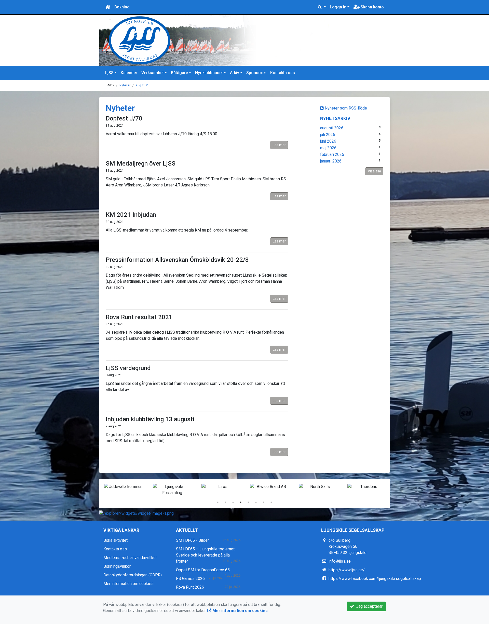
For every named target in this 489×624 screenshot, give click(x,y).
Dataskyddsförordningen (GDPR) (132, 575)
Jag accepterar (368, 606)
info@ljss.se (340, 561)
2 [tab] (225, 502)
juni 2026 (328, 141)
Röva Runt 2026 (190, 587)
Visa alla (374, 171)
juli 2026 (327, 134)
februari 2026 (332, 154)
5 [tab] (248, 502)
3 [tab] (233, 502)
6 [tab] (256, 502)
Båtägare (179, 72)
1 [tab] (217, 502)
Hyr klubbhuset (209, 72)
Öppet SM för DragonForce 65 (203, 569)
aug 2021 (142, 85)
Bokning (122, 7)
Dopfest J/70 (124, 118)
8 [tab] (271, 502)
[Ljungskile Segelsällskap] (221, 40)
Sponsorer (256, 72)
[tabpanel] (123, 486)
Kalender (129, 72)
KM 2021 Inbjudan (131, 214)
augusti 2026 (331, 128)
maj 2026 (328, 147)
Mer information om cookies (128, 583)
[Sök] (322, 7)
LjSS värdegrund (128, 368)
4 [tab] (240, 502)
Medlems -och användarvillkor (130, 557)
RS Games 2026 (190, 578)
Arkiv (234, 72)
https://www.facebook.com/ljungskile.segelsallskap (375, 578)
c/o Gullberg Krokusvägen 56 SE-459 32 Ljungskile (347, 546)
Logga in (338, 7)
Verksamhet (152, 72)
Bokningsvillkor (117, 566)
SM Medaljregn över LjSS (140, 163)
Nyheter (124, 85)
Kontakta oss (282, 72)
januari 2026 (331, 161)
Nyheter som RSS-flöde (345, 108)
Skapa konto (372, 7)
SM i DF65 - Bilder (192, 540)
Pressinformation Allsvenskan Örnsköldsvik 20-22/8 (177, 259)
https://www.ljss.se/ (347, 569)
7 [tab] (263, 502)
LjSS (109, 72)
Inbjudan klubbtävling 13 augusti (150, 419)
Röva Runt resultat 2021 (139, 317)
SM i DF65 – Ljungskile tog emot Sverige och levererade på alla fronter (205, 555)
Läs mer (279, 145)
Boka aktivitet (115, 540)
